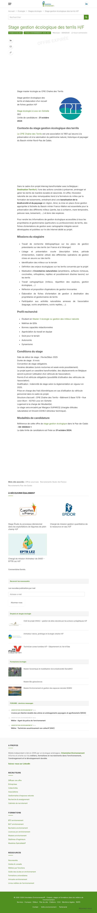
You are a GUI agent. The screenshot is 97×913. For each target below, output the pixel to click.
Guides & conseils (15, 864)
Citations (52, 902)
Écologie (21, 11)
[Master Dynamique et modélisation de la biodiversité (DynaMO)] (14, 671)
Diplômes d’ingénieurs (16, 839)
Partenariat (63, 907)
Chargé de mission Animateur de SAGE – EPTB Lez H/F (26, 559)
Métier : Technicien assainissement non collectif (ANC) (33, 728)
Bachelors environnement (18, 828)
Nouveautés (13, 860)
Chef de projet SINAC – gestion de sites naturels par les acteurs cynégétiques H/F (55, 621)
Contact (35, 907)
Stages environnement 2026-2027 (37, 33)
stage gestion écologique (55, 423)
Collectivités (13, 788)
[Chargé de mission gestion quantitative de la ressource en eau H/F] (69, 510)
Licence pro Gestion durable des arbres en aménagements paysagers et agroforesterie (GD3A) (48, 713)
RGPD (78, 902)
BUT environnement (16, 824)
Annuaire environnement (17, 879)
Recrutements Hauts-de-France (53, 482)
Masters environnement (17, 836)
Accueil (11, 11)
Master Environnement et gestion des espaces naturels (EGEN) (48, 688)
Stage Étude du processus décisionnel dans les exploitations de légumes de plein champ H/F (27, 526)
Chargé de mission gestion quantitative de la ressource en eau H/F (69, 525)
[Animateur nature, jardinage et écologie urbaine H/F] (14, 636)
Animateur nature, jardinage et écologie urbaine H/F (44, 634)
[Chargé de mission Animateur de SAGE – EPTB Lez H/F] (27, 545)
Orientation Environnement (21, 710)
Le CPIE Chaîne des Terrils (29, 134)
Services (20, 902)
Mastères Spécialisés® (17, 843)
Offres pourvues (32, 482)
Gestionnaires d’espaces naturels (21, 796)
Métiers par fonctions (16, 868)
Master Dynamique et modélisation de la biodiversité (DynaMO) (48, 669)
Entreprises (12, 784)
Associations (13, 792)
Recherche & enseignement (18, 799)
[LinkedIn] (10, 40)
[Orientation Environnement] (48, 4)
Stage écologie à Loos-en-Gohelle (33, 111)
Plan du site (43, 902)
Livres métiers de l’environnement (21, 883)
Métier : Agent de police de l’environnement (28, 721)
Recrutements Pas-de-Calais (20, 486)
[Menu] (9, 4)
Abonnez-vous (16, 603)
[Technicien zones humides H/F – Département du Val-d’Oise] (14, 649)
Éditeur (35, 902)
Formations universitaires (17, 875)
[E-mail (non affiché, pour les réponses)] (10, 46)
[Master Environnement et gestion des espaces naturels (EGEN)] (14, 691)
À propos (28, 902)
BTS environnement (15, 820)
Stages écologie (35, 11)
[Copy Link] (10, 52)
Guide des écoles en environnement (22, 872)
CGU (59, 902)
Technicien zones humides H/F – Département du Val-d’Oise (47, 647)
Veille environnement (48, 907)
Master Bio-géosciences (33, 682)
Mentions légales (68, 902)
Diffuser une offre (15, 780)
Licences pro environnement (19, 832)
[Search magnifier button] (86, 17)
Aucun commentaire (80, 33)
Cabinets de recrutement (18, 803)
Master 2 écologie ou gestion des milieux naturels (56, 319)
